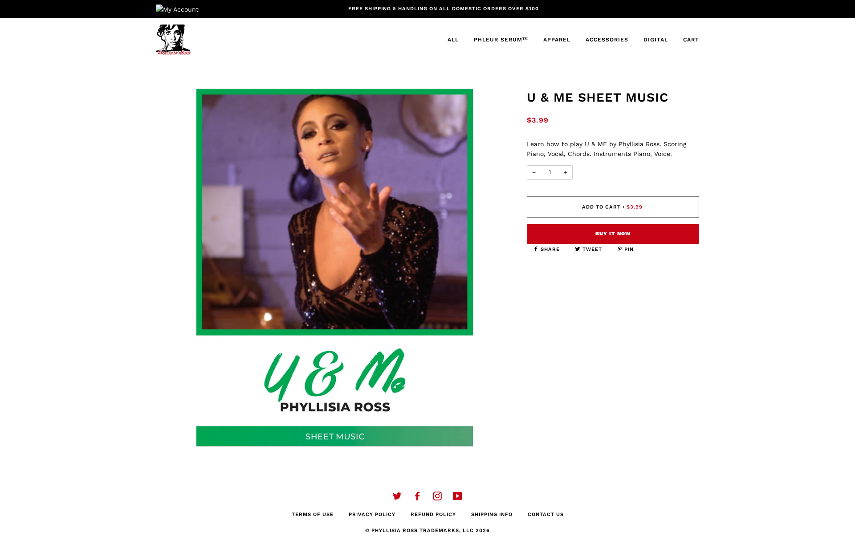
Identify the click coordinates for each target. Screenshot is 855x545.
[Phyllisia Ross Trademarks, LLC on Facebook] (417, 498)
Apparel (556, 40)
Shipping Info (492, 514)
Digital (655, 40)
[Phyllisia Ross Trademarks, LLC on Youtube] (458, 498)
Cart (691, 40)
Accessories (607, 40)
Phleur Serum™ (501, 40)
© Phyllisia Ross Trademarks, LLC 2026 (427, 530)
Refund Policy (433, 514)
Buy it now (613, 234)
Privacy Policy (372, 514)
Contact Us (546, 514)
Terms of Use (313, 514)
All (453, 40)
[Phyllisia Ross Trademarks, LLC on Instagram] (437, 498)
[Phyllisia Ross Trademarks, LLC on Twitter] (397, 498)
